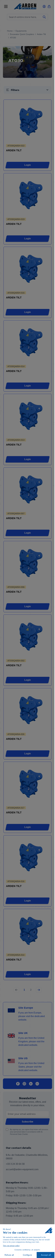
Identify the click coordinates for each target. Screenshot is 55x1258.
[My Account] (44, 6)
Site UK (23, 1033)
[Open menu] (6, 6)
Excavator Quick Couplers (22, 34)
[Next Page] (39, 990)
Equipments (21, 31)
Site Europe (25, 1007)
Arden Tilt (41, 34)
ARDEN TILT (14, 150)
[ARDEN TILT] (27, 122)
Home (10, 31)
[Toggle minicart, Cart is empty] (49, 6)
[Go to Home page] (25, 6)
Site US (23, 1058)
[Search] (44, 17)
